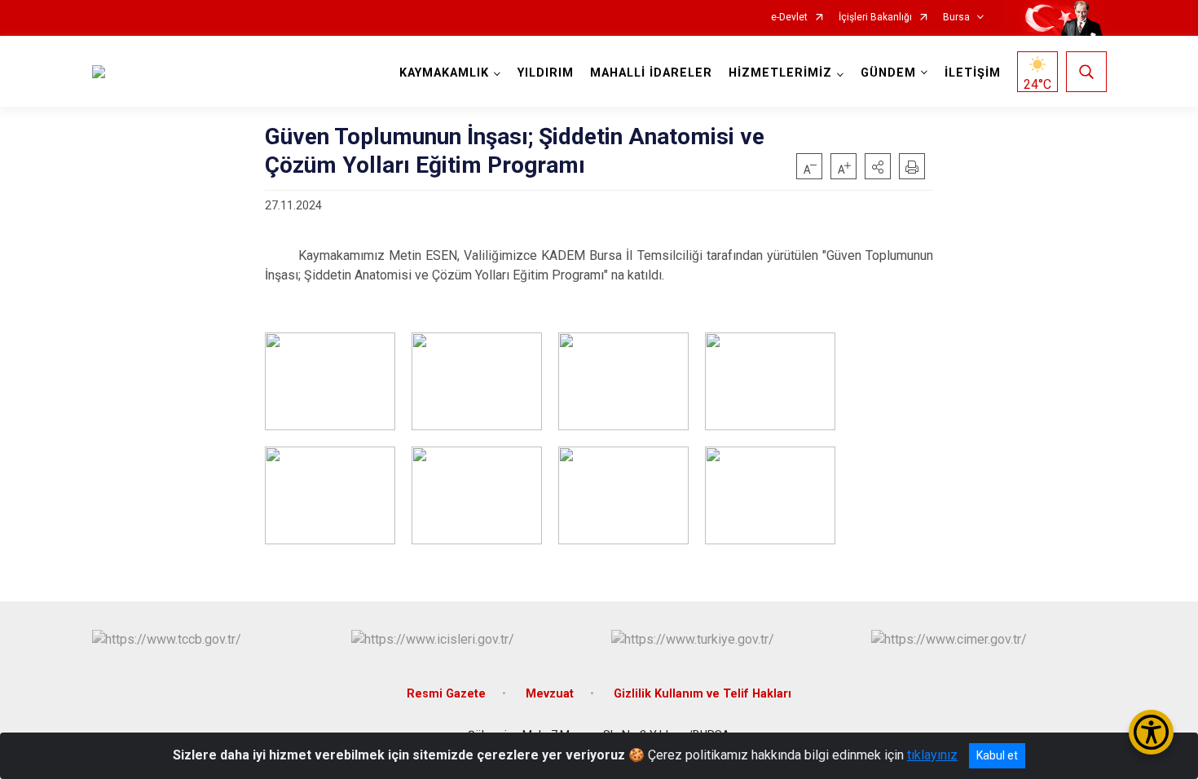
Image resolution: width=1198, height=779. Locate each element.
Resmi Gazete (446, 694)
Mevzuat (550, 694)
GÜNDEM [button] (888, 73)
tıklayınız (932, 755)
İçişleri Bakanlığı (875, 17)
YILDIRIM (546, 73)
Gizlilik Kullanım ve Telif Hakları (702, 694)
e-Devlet (789, 17)
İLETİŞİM (973, 73)
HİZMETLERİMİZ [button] (780, 73)
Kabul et (997, 755)
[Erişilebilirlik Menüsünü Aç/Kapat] (1151, 732)
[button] (878, 166)
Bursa (956, 17)
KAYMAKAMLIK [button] (444, 73)
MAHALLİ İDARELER (651, 73)
